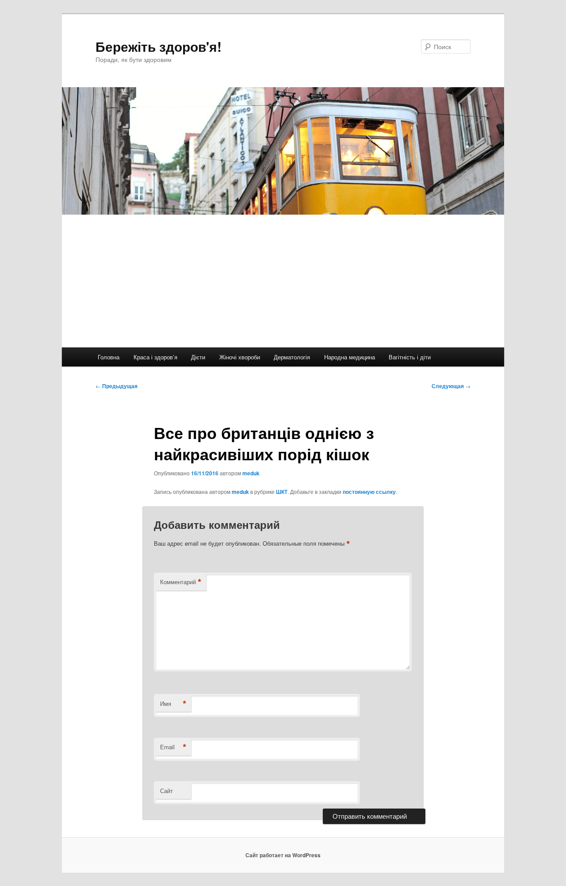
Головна (108, 357)
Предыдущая (117, 386)
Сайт (166, 790)
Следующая (451, 386)
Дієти (198, 357)
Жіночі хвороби (239, 357)
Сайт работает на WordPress (283, 855)
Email (173, 747)
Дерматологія (292, 357)
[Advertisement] (283, 281)
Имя (173, 704)
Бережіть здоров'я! (159, 46)
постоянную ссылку (369, 492)
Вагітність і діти (410, 357)
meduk (251, 473)
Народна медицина (349, 357)
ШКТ (281, 492)
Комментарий (181, 582)
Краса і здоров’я (155, 357)
